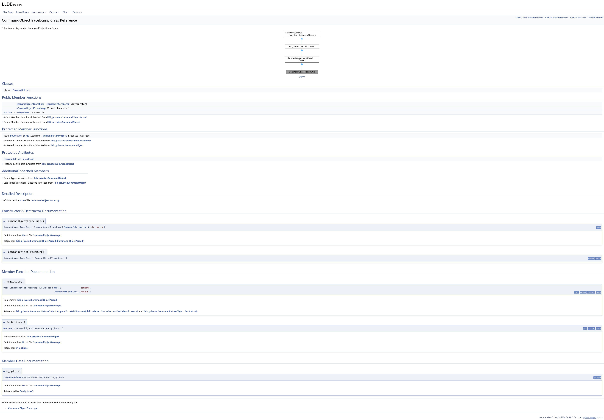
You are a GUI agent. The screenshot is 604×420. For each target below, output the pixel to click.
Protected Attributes (578, 17)
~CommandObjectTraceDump (31, 108)
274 (23, 305)
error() (134, 311)
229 (22, 200)
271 (23, 342)
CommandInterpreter (58, 104)
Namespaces (38, 12)
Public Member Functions (533, 17)
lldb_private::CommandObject (63, 121)
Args (26, 135)
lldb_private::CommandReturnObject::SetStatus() (170, 311)
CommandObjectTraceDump (30, 104)
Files (64, 12)
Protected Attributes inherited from (39, 163)
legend (302, 77)
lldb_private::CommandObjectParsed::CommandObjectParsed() (50, 240)
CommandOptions (21, 90)
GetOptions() (27, 391)
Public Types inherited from (35, 177)
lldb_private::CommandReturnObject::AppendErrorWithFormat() (51, 311)
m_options (28, 159)
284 (23, 385)
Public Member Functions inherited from (45, 117)
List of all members (595, 17)
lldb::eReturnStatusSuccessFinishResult (108, 311)
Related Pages (22, 12)
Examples (77, 12)
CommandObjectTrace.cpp (45, 200)
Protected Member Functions (556, 17)
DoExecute (16, 135)
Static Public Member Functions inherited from (45, 182)
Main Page (8, 12)
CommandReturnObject (55, 135)
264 (23, 235)
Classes (53, 12)
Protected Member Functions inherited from (47, 140)
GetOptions (23, 112)
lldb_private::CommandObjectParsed (67, 117)
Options (8, 112)
